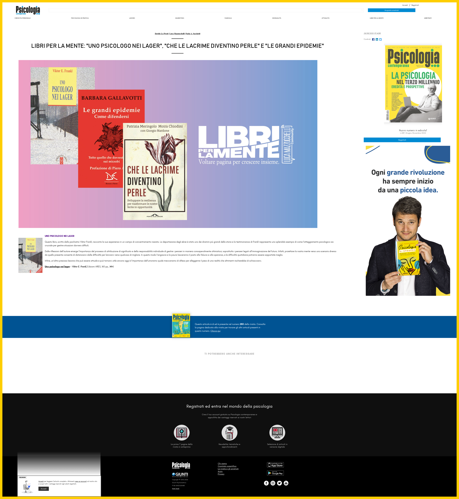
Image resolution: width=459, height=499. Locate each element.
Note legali (175, 488)
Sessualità (276, 18)
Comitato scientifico (227, 466)
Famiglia (228, 18)
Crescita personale (23, 18)
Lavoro (132, 18)
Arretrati (428, 18)
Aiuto (220, 471)
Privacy (221, 474)
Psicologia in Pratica (80, 18)
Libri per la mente (377, 18)
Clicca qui (215, 331)
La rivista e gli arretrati (228, 468)
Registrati (415, 5)
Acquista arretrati (392, 10)
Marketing (179, 18)
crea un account (81, 481)
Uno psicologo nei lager (57, 266)
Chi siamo (222, 463)
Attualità (325, 18)
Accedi (405, 5)
